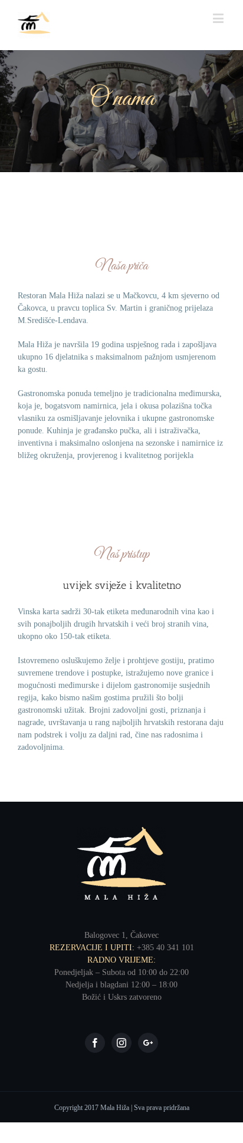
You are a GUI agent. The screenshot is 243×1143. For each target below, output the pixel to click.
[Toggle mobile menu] (219, 18)
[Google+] (148, 1043)
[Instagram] (121, 1043)
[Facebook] (95, 1043)
